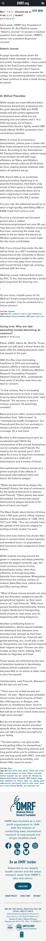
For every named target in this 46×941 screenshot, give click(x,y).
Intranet (37, 896)
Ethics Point (25, 896)
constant (31, 771)
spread (42, 781)
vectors (36, 783)
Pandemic (34, 778)
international (38, 773)
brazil (20, 771)
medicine (3, 776)
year (25, 786)
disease (41, 771)
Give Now (37, 11)
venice (42, 783)
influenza (30, 773)
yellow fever (31, 786)
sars (31, 781)
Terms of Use (15, 919)
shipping (36, 781)
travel (38, 316)
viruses (6, 786)
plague (40, 778)
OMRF (28, 316)
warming (13, 786)
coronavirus (16, 314)
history (24, 773)
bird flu (15, 771)
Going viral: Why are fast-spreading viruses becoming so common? (20, 330)
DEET (36, 771)
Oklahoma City (37, 314)
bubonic (25, 771)
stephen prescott (5, 783)
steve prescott (16, 783)
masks (29, 314)
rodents (26, 781)
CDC (10, 314)
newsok (25, 776)
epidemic (15, 773)
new (16, 776)
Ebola (1, 773)
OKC (30, 776)
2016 (10, 771)
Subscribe (23, 887)
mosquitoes (10, 776)
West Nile (20, 786)
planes (33, 316)
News (10, 768)
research (20, 781)
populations (9, 781)
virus (42, 316)
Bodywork (11, 312)
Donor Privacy (11, 896)
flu (20, 773)
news (20, 776)
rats (15, 781)
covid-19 (23, 314)
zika (37, 786)
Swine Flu (25, 783)
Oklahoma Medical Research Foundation (13, 316)
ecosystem (7, 773)
